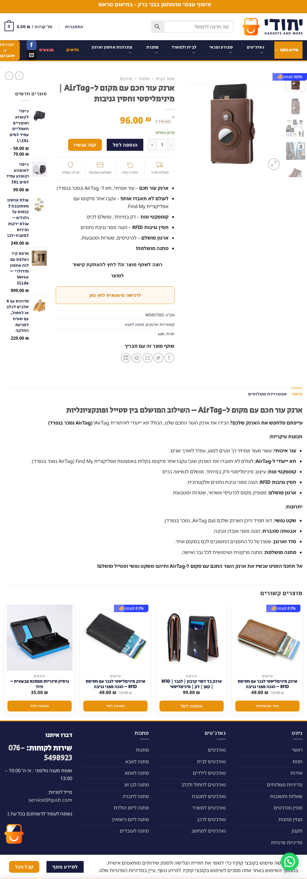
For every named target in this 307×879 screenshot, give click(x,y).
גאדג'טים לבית (211, 761)
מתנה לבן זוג (136, 784)
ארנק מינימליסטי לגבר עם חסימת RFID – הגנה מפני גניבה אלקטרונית (267, 687)
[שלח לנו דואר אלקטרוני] (32, 55)
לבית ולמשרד (183, 47)
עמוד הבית (165, 78)
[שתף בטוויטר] (158, 358)
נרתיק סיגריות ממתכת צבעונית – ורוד (39, 684)
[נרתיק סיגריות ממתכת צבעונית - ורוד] (40, 638)
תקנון (297, 830)
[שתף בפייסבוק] (169, 358)
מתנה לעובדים (134, 830)
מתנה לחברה (136, 796)
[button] (290, 862)
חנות (298, 761)
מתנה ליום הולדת (131, 807)
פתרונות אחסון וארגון (111, 47)
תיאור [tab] (297, 394)
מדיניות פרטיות (287, 842)
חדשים (72, 50)
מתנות (152, 47)
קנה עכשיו (85, 145)
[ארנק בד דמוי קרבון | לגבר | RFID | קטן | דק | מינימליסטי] (192, 638)
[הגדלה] (274, 164)
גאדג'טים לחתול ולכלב (203, 784)
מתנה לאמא (137, 773)
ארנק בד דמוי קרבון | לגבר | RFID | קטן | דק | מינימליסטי (192, 684)
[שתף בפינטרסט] (137, 358)
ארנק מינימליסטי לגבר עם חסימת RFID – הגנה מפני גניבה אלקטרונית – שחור (115, 687)
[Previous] (272, 122)
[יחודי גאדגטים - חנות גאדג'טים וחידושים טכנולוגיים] (273, 26)
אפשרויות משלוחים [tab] (267, 394)
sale (161, 333)
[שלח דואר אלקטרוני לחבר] (148, 358)
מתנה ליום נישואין (130, 819)
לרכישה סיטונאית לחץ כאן (115, 295)
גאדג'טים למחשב (208, 830)
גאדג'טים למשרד (209, 807)
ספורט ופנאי (221, 47)
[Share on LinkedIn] (126, 358)
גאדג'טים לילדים (209, 773)
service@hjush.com (50, 800)
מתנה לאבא (134, 324)
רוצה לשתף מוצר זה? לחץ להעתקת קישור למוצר (117, 270)
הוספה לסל (125, 145)
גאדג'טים (255, 47)
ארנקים (126, 78)
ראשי (297, 749)
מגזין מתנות (291, 819)
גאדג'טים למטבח (209, 796)
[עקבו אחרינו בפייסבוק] (32, 45)
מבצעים (46, 50)
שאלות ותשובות (286, 796)
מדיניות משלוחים (285, 784)
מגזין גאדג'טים (288, 807)
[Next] (188, 122)
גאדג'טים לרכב (211, 819)
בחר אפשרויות (267, 706)
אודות (297, 773)
